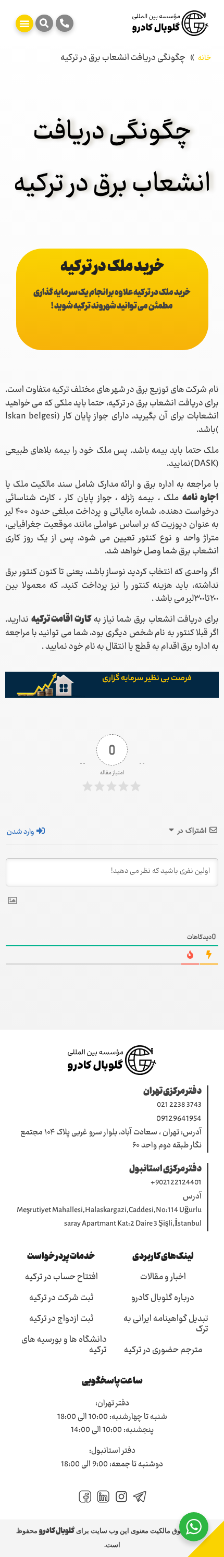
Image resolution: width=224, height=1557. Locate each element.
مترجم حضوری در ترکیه (163, 1350)
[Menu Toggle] (24, 23)
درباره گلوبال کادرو (162, 1298)
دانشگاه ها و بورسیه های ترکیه (64, 1345)
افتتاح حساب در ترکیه (61, 1277)
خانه (204, 58)
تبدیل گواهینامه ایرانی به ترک (165, 1324)
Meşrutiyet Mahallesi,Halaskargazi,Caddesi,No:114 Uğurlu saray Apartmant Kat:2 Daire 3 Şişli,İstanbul (109, 1217)
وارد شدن (21, 832)
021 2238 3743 (179, 1105)
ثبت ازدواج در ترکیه (61, 1319)
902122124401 (178, 1183)
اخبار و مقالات (163, 1277)
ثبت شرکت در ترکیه (61, 1298)
